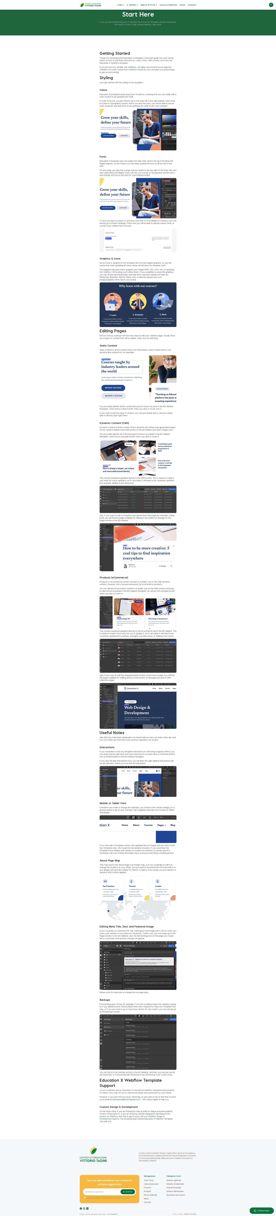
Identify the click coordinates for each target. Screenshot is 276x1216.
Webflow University (137, 69)
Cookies (180, 1214)
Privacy (175, 1214)
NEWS (182, 5)
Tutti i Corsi (149, 1180)
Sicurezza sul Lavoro (175, 1195)
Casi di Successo (151, 1184)
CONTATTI (192, 5)
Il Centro (147, 1187)
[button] (120, 5)
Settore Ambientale (175, 1184)
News (146, 1198)
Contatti (147, 1202)
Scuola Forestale (173, 1187)
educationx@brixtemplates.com (126, 1099)
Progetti (147, 1191)
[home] (90, 5)
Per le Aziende (150, 1195)
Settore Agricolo (173, 1180)
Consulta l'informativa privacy (120, 1198)
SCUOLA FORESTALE (168, 5)
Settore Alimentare (174, 1191)
